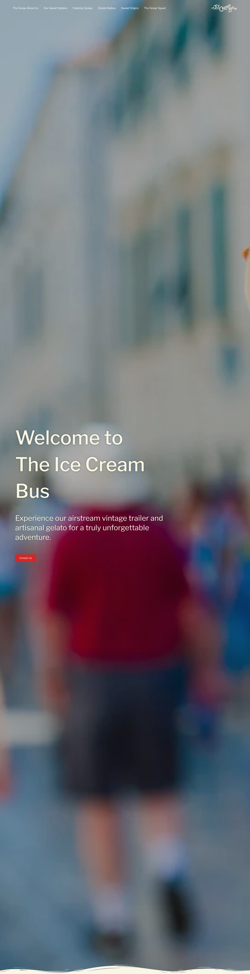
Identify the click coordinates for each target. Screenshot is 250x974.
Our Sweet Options (55, 8)
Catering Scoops (83, 8)
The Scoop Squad (155, 8)
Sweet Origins (130, 8)
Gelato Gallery (107, 8)
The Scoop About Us (25, 8)
